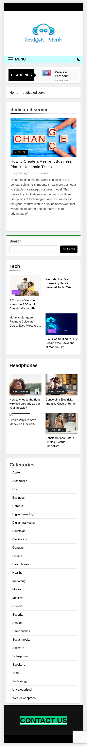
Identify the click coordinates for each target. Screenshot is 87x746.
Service (17, 622)
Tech (16, 292)
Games (17, 556)
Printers (17, 606)
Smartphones (21, 631)
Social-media (21, 639)
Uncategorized (22, 689)
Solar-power (20, 656)
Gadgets (18, 547)
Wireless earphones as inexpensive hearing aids (63, 74)
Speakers (18, 664)
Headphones (20, 391)
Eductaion (18, 531)
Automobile (19, 481)
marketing (18, 581)
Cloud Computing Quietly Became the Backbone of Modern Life (61, 343)
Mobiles (17, 597)
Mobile (16, 589)
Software (18, 647)
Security (17, 614)
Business (20, 152)
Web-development (24, 698)
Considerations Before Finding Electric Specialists (60, 441)
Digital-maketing (23, 514)
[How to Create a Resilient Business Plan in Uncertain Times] (43, 137)
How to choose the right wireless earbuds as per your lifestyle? (25, 403)
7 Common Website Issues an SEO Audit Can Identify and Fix (23, 304)
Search (16, 241)
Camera (17, 506)
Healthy (17, 572)
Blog (15, 489)
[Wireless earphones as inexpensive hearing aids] (46, 73)
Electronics (19, 539)
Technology (19, 681)
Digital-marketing (23, 522)
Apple (16, 472)
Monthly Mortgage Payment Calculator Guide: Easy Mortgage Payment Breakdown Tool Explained (24, 325)
